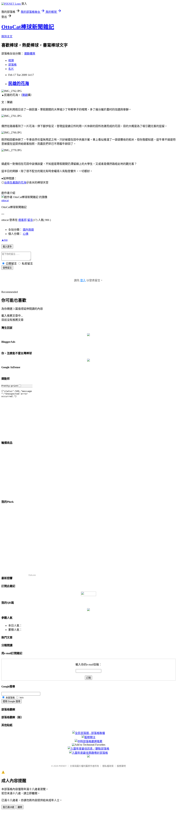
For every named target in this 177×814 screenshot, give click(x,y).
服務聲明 (121, 766)
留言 (30, 219)
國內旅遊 (28, 229)
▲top (4, 239)
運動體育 (29, 53)
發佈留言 (7, 267)
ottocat (5, 200)
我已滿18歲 (8, 807)
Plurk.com (32, 575)
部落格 (12, 64)
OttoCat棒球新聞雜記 (27, 27)
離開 (20, 807)
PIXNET (63, 766)
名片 (11, 68)
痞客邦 (22, 219)
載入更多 (7, 246)
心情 (25, 233)
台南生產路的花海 (15, 182)
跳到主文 (6, 36)
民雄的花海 (18, 83)
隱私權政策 (108, 766)
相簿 (11, 60)
